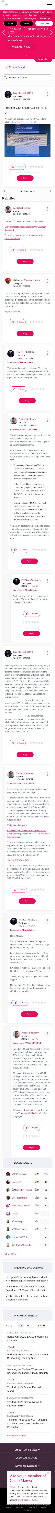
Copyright (19, 1507)
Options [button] (49, 67)
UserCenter (28, 1510)
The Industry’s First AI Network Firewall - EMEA (24, 1404)
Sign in (13, 1487)
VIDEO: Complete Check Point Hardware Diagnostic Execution (27, 1298)
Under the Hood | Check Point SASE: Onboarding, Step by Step (28, 1356)
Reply (25, 178)
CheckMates (16, 1435)
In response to (20, 362)
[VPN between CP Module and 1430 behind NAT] (50, 191)
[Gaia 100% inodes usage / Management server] (4, 191)
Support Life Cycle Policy (19, 860)
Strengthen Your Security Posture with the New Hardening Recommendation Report (27, 1279)
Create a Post (43, 59)
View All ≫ (11, 1254)
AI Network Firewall (15, 67)
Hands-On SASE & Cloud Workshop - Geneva (27, 1338)
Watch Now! (22, 47)
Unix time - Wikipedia (17, 825)
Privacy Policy (45, 15)
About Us (44, 1507)
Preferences (44, 23)
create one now (24, 1500)
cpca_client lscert (12, 238)
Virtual (11, 1347)
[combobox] (27, 77)
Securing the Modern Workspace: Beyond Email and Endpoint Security (27, 1371)
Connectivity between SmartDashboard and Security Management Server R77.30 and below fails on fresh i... (28, 833)
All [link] (20, 1325)
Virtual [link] (29, 1325)
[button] (10, 23)
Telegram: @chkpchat (28, 1113)
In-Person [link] (41, 1325)
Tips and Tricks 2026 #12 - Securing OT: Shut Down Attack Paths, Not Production (27, 1423)
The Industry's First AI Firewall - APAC (24, 1389)
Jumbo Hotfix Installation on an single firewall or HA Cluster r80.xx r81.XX (25, 1288)
